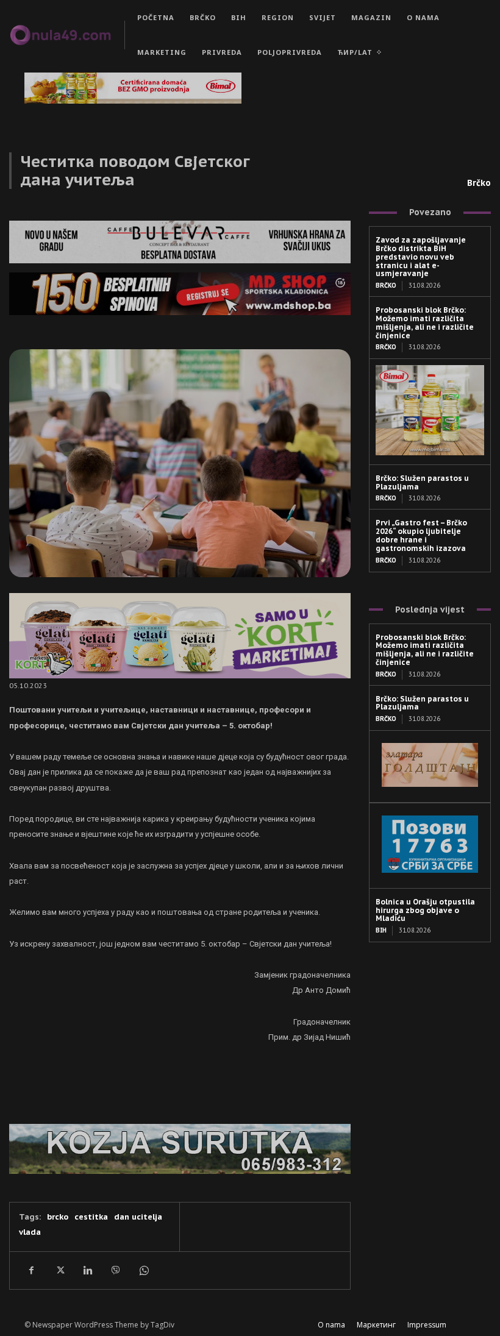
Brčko (479, 182)
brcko (57, 1217)
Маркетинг (376, 1325)
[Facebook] (31, 1270)
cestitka (91, 1217)
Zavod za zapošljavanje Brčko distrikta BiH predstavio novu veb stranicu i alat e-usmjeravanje (421, 256)
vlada (30, 1232)
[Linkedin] (87, 1270)
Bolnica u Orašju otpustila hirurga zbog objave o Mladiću (425, 910)
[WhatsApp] (143, 1270)
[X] (59, 1270)
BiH (381, 930)
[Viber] (115, 1270)
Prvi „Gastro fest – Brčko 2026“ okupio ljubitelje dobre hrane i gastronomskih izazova (421, 535)
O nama (331, 1325)
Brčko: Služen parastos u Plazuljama (422, 482)
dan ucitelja (138, 1217)
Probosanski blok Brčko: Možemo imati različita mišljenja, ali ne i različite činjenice (425, 322)
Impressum (426, 1325)
